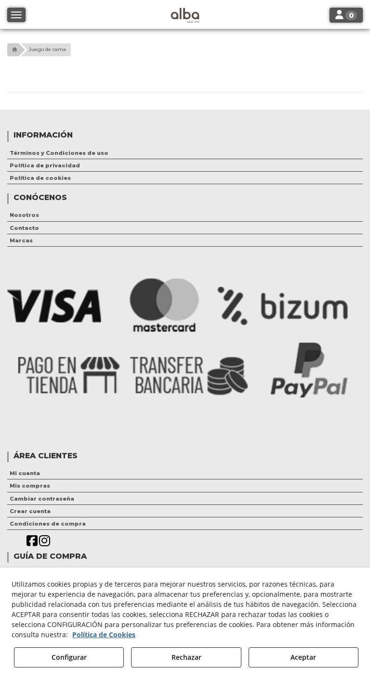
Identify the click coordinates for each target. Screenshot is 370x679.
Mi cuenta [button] (25, 473)
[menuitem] (185, 153)
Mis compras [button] (30, 485)
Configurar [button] (69, 657)
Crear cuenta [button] (30, 511)
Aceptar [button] (303, 657)
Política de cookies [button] (40, 178)
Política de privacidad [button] (45, 165)
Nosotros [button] (24, 215)
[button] (13, 49)
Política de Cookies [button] (103, 634)
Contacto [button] (24, 228)
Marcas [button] (21, 240)
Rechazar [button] (186, 657)
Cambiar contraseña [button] (42, 498)
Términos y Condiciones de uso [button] (59, 153)
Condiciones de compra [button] (48, 523)
